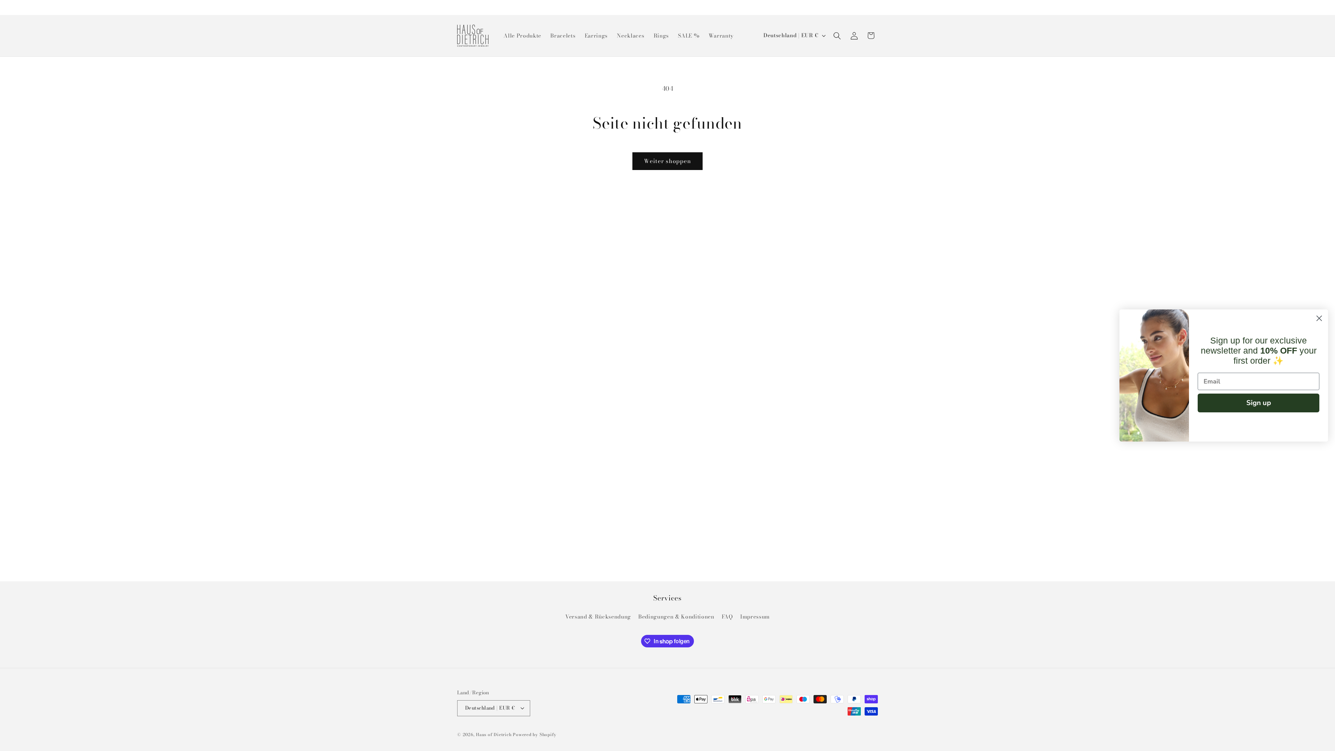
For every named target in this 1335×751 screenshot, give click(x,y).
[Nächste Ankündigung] (876, 7)
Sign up (1258, 402)
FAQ (727, 617)
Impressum (755, 617)
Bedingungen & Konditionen (676, 617)
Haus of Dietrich (493, 734)
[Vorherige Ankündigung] (459, 7)
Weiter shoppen (667, 160)
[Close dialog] (1319, 318)
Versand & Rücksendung (598, 617)
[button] (837, 35)
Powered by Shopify (535, 734)
